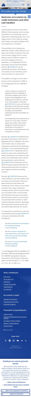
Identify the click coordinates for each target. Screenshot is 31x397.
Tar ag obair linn (9, 279)
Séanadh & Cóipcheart (10, 299)
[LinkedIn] (9, 340)
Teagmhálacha (8, 287)
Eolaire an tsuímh (9, 329)
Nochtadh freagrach (10, 304)
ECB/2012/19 (8, 151)
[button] (28, 2)
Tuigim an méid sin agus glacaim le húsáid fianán (16, 390)
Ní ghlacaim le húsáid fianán (16, 394)
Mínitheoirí (7, 282)
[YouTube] (17, 340)
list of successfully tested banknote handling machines (16, 244)
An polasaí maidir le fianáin (12, 321)
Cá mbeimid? (8, 289)
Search (23, 4)
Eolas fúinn (7, 277)
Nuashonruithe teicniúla (11, 302)
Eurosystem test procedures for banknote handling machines (17, 226)
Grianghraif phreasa (10, 284)
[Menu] (28, 4)
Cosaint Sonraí (8, 314)
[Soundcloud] (22, 340)
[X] (5, 340)
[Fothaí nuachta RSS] (26, 340)
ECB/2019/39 (8, 162)
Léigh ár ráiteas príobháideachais (16, 382)
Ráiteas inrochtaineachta (11, 323)
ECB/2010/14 (14, 67)
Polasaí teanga (8, 326)
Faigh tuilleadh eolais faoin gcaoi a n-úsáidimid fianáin (16, 385)
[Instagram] (13, 340)
